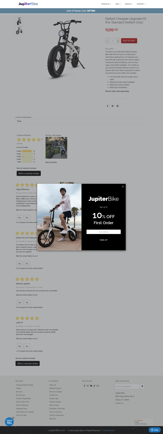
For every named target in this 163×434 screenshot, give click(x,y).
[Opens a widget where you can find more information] (155, 430)
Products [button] (105, 4)
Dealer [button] (128, 4)
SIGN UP (103, 239)
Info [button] (117, 4)
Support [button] (140, 4)
